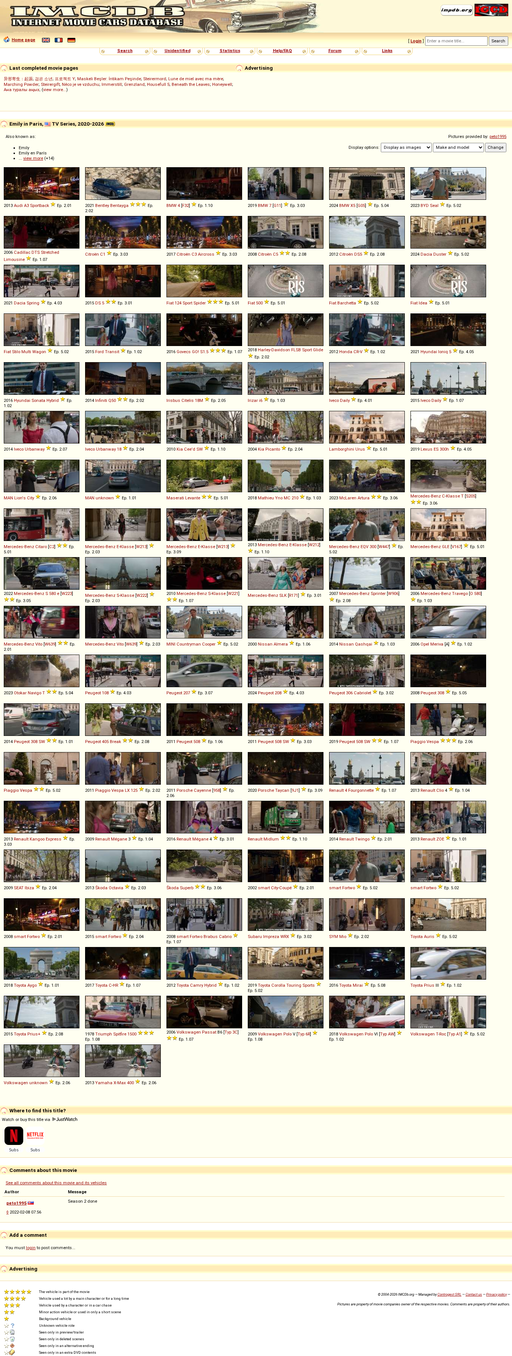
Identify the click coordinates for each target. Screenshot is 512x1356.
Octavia (116, 887)
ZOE (440, 839)
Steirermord (154, 78)
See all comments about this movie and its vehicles (56, 1182)
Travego (460, 593)
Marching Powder (21, 84)
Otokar (20, 692)
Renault (336, 790)
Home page (23, 39)
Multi (26, 351)
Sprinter (378, 593)
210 (295, 497)
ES (436, 449)
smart (264, 887)
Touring (293, 985)
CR (356, 351)
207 (186, 692)
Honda (345, 351)
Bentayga (119, 205)
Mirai (358, 985)
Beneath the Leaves (191, 84)
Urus (360, 449)
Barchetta (346, 303)
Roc (442, 1034)
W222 (141, 595)
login (31, 1247)
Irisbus (173, 400)
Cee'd (189, 449)
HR (115, 985)
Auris (429, 936)
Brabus (211, 936)
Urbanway (35, 449)
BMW (171, 205)
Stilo (16, 351)
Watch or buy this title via (26, 1119)
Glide (318, 349)
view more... (54, 89)
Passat (209, 1032)
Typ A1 (454, 1034)
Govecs (184, 351)
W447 (384, 546)
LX (127, 790)
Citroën (92, 254)
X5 (352, 205)
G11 (277, 205)
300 (373, 546)
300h (444, 449)
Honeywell (222, 84)
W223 (66, 593)
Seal (434, 205)
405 (105, 741)
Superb (186, 887)
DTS (35, 252)
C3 (194, 254)
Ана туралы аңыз (21, 89)
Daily (345, 400)
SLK (283, 595)
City (30, 497)
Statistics (230, 50)
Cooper (209, 644)
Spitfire (119, 1034)
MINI (170, 644)
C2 (51, 546)
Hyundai (429, 351)
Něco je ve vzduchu (80, 84)
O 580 (475, 593)
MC (287, 497)
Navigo (34, 692)
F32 (185, 205)
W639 (50, 644)
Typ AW (387, 1034)
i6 (260, 400)
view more (33, 158)
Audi (18, 205)
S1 (202, 351)
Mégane (119, 839)
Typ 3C (231, 1032)
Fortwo (348, 887)
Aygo (32, 985)
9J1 (295, 790)
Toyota (416, 936)
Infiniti (101, 400)
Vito (38, 644)
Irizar (253, 400)
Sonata (38, 400)
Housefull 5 (158, 84)
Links (387, 50)
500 (259, 303)
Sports (308, 985)
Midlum (271, 839)
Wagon (39, 351)
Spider (199, 303)
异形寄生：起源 (18, 78)
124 (178, 303)
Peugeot (93, 692)
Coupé (285, 887)
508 (196, 741)
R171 (293, 595)
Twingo (362, 839)
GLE (445, 546)
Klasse (453, 496)
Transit (112, 351)
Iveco (334, 400)
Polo (287, 1034)
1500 (131, 1034)
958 (216, 790)
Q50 (112, 400)
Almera (281, 644)
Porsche (185, 790)
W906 (393, 593)
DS (98, 303)
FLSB (296, 349)
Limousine (14, 259)
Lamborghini (341, 449)
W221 (233, 593)
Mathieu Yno (270, 497)
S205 (470, 496)
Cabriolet (362, 692)
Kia (180, 449)
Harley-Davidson (274, 349)
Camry (196, 985)
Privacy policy (496, 1294)
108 (105, 692)
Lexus (427, 449)
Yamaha (103, 1082)
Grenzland (134, 84)
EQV (364, 546)
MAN (8, 497)
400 (130, 1082)
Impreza (271, 936)
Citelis (187, 400)
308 (440, 692)
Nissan (265, 644)
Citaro (41, 546)
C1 (102, 254)
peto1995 (498, 136)
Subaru (255, 936)
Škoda (101, 887)
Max (121, 1082)
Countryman (189, 644)
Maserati (175, 497)
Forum (334, 50)
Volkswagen (189, 1032)
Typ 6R (304, 1034)
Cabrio (225, 936)
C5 (275, 254)
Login (416, 40)
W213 (141, 546)
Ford (99, 351)
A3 (26, 205)
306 (349, 692)
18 (119, 449)
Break (115, 741)
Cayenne (202, 790)
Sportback (39, 205)
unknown (105, 497)
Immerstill (112, 84)
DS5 (358, 254)
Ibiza (29, 887)
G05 (361, 205)
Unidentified (177, 50)
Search (125, 50)
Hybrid (52, 400)
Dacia (426, 254)
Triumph (103, 1034)
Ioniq (443, 351)
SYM (333, 936)
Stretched (50, 252)
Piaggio (417, 741)
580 (52, 593)
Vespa (433, 741)
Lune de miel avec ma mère (195, 78)
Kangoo (37, 839)
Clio (440, 790)
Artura (364, 497)
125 (134, 790)
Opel (425, 644)
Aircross (206, 254)
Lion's (20, 497)
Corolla (278, 985)
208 (278, 692)
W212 (314, 544)
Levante (192, 497)
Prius (429, 985)
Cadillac (22, 252)
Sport (187, 303)
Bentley (102, 205)
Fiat (170, 303)
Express (53, 839)
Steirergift (50, 84)
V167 (456, 546)
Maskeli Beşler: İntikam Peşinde (109, 78)
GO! (195, 351)
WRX (284, 936)
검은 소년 (43, 78)
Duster (439, 254)
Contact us (474, 1294)
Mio (342, 936)
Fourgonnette (361, 790)
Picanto (272, 449)
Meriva (436, 644)
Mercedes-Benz (425, 496)
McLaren (347, 497)
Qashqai (363, 644)
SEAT (19, 887)
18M (199, 400)
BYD (425, 205)
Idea (423, 303)
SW (199, 449)
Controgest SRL (449, 1294)
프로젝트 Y (65, 78)
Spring (33, 303)
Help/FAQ (282, 50)
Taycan (282, 790)
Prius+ (33, 1034)
